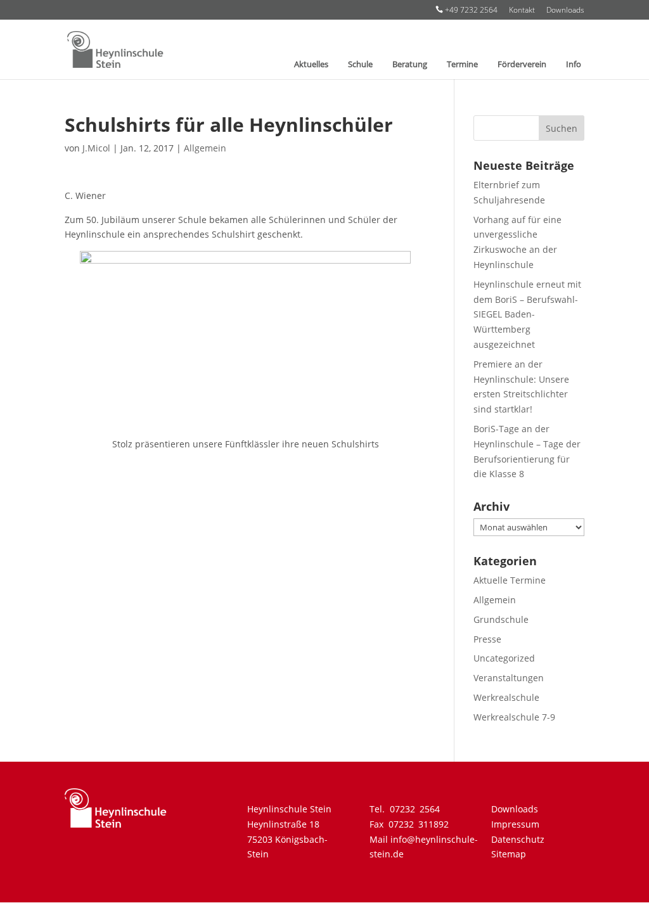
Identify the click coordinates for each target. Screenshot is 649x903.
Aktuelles (311, 65)
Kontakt (522, 10)
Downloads (565, 10)
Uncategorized (504, 658)
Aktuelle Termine (509, 580)
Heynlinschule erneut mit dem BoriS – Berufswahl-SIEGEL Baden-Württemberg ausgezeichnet (527, 314)
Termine (462, 65)
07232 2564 (415, 809)
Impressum (515, 824)
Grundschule (501, 619)
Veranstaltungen (508, 678)
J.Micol (96, 148)
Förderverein (522, 65)
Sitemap (508, 854)
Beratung (409, 65)
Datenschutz (517, 839)
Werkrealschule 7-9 (514, 717)
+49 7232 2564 (466, 10)
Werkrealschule (506, 697)
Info (573, 65)
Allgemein (205, 148)
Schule (360, 65)
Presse (487, 639)
